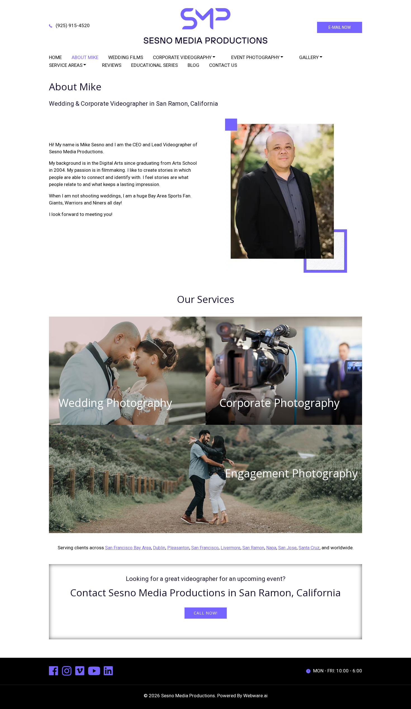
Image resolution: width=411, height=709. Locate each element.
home (55, 57)
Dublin (159, 547)
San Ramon (253, 547)
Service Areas (65, 65)
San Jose (287, 547)
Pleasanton (178, 547)
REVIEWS (111, 65)
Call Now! (206, 613)
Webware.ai (255, 695)
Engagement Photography (291, 473)
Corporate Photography (279, 402)
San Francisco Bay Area (128, 547)
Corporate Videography (182, 57)
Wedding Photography (115, 402)
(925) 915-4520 (73, 25)
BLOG (193, 65)
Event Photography (255, 57)
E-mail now (340, 27)
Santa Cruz (309, 547)
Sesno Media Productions (188, 695)
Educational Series (154, 65)
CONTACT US (223, 65)
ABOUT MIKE (85, 57)
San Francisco (205, 547)
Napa (271, 547)
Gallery (309, 57)
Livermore (230, 547)
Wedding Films (125, 57)
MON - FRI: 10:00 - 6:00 (337, 670)
